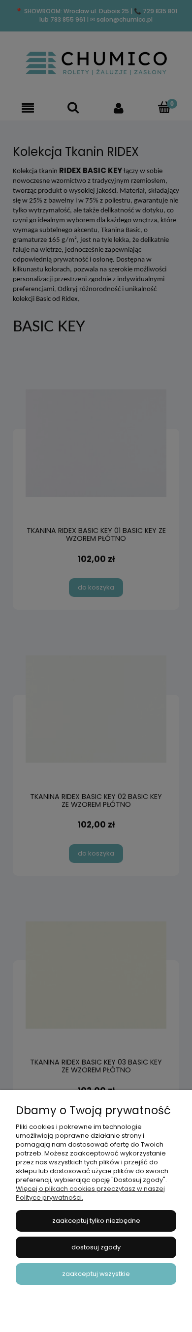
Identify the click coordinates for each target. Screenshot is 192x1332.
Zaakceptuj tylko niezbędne (96, 1220)
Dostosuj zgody (96, 1247)
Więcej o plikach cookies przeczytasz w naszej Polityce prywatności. (90, 1193)
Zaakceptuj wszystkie (96, 1273)
